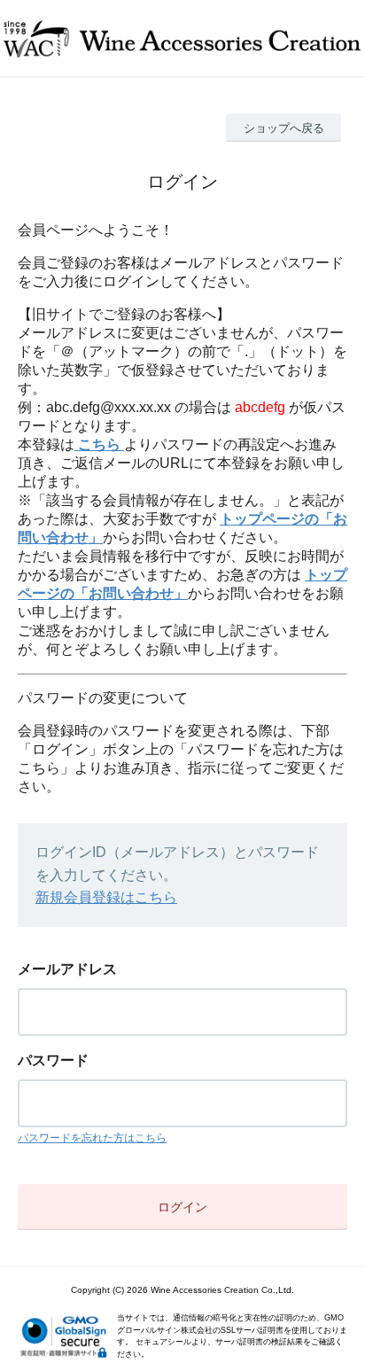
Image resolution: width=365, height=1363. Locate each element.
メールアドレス (67, 969)
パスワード (53, 1060)
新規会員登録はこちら (106, 897)
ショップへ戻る (284, 128)
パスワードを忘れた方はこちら (92, 1138)
